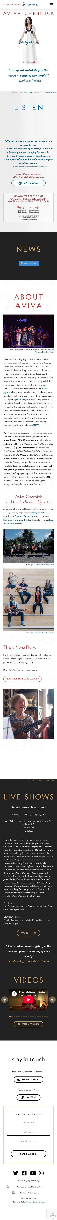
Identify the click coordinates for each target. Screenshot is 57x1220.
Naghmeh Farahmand (14, 520)
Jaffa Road (20, 399)
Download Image (50, 92)
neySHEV (34, 425)
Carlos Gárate (38, 780)
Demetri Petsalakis (24, 516)
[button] (51, 4)
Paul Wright (28, 92)
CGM (41, 92)
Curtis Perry (36, 564)
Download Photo (48, 352)
